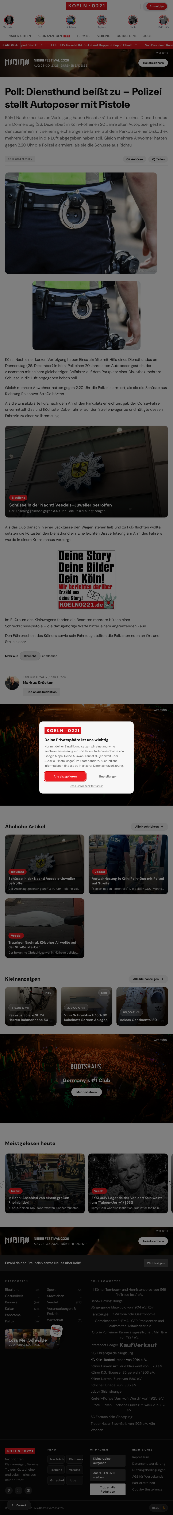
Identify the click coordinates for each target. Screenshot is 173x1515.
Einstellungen (108, 776)
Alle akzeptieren (65, 776)
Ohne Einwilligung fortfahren (86, 786)
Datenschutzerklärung (108, 766)
